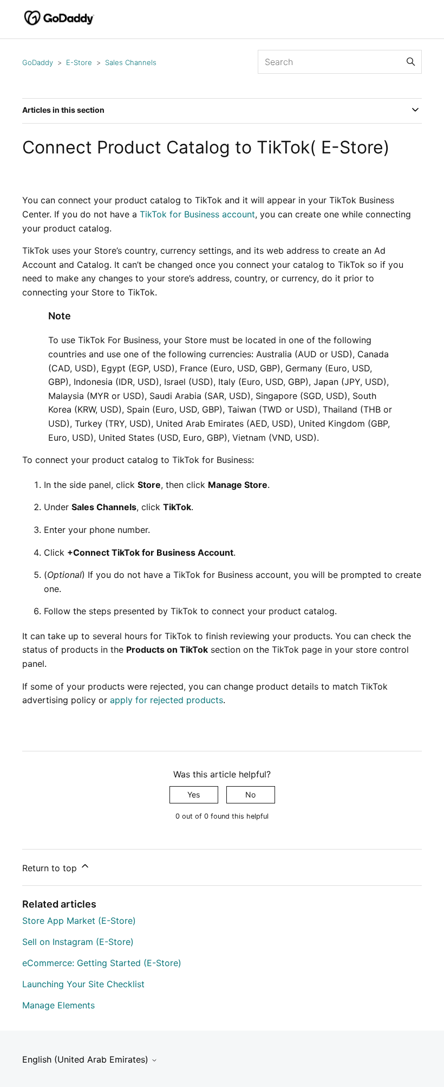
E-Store (79, 62)
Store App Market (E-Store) (79, 920)
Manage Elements (58, 1005)
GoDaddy (37, 62)
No (250, 794)
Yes (193, 794)
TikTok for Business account (197, 214)
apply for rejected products (166, 699)
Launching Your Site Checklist (83, 984)
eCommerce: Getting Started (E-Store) (101, 962)
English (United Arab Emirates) (86, 1059)
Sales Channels (130, 62)
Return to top (51, 868)
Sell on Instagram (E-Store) (78, 941)
